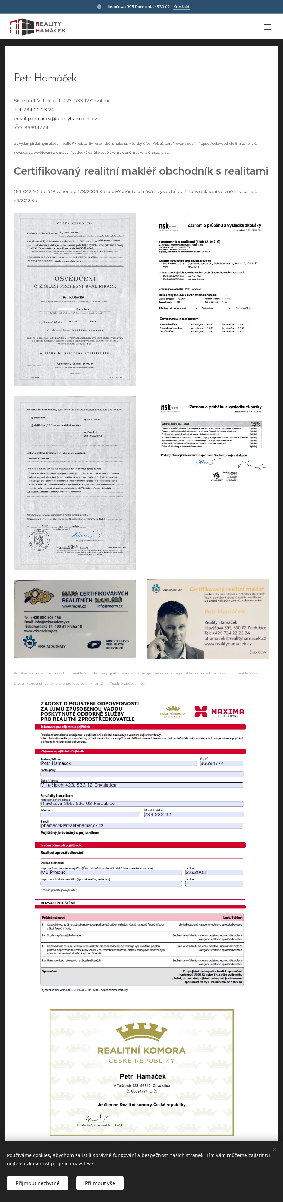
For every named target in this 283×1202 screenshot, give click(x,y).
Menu (267, 26)
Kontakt (181, 6)
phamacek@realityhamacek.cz (62, 119)
